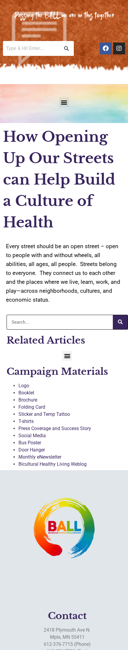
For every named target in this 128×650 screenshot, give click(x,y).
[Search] (120, 322)
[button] (64, 102)
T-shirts (26, 421)
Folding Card (31, 407)
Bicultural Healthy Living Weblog (52, 464)
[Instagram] (119, 48)
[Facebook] (106, 48)
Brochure (27, 400)
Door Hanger (31, 450)
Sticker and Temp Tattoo (44, 414)
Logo (23, 385)
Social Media (32, 435)
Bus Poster (29, 443)
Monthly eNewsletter (39, 457)
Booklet (26, 393)
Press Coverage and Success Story (54, 428)
